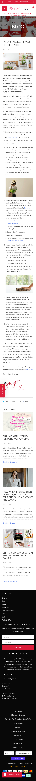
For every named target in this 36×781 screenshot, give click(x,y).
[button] (2, 390)
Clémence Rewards (18, 715)
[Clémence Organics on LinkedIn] (24, 653)
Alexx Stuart (13, 138)
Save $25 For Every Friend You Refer (18, 719)
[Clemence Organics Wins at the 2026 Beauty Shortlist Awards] (18, 538)
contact (9, 696)
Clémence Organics (16, 764)
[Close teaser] (5, 383)
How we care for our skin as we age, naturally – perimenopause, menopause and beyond (18, 496)
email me (29, 370)
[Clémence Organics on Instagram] (20, 653)
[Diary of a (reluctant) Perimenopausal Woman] (18, 421)
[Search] (25, 8)
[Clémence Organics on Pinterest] (16, 653)
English (8, 753)
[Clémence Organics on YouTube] (13, 653)
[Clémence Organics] (14, 8)
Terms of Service (18, 740)
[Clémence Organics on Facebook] (9, 653)
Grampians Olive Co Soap (15, 241)
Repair (4, 604)
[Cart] (32, 8)
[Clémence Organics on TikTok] (26, 654)
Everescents (16, 223)
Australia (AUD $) (23, 753)
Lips (3, 614)
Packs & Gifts (6, 620)
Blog (18, 26)
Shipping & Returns (18, 731)
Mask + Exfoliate (8, 611)
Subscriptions (18, 723)
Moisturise (5, 607)
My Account (18, 711)
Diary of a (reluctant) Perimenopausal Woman (16, 437)
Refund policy (18, 748)
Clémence (27, 208)
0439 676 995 (9, 693)
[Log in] (28, 8)
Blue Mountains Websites (18, 766)
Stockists (18, 727)
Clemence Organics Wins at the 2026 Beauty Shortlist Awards (18, 555)
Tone (4, 601)
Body (4, 617)
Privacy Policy (18, 744)
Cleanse (4, 598)
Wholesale (18, 735)
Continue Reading (9, 462)
